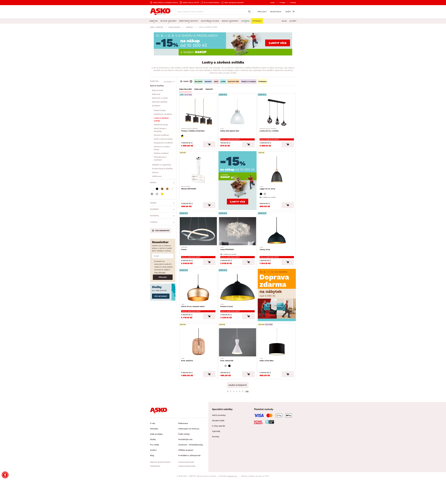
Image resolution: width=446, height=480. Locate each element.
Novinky (208, 81)
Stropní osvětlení (161, 135)
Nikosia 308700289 (188, 188)
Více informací (160, 272)
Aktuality (154, 429)
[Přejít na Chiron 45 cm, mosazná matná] (198, 288)
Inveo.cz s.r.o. (232, 476)
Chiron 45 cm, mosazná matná (192, 305)
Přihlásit (262, 12)
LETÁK (223, 81)
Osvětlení (156, 106)
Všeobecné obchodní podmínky (160, 462)
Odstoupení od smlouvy (188, 429)
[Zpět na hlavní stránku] (160, 11)
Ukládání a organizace (161, 165)
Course (184, 248)
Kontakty (293, 2)
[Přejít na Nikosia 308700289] (198, 170)
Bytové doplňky (157, 86)
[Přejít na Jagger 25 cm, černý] (277, 170)
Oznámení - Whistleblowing (190, 445)
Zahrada (245, 21)
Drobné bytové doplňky (162, 168)
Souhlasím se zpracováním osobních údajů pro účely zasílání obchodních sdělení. (163, 265)
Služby (293, 21)
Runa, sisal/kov (187, 360)
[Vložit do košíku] (209, 144)
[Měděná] (167, 188)
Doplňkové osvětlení (163, 114)
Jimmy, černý (265, 248)
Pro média (154, 445)
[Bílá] (152, 188)
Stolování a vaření (160, 98)
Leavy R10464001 (227, 248)
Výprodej (216, 431)
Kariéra (153, 450)
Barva (153, 182)
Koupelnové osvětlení (163, 143)
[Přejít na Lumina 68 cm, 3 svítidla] (277, 112)
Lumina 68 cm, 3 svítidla (269, 130)
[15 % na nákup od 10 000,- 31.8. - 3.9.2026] (223, 55)
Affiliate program (185, 450)
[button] (5, 475)
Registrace (275, 12)
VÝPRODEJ (262, 81)
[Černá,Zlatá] (182, 136)
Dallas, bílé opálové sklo (229, 130)
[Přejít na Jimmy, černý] (277, 231)
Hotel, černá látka (267, 360)
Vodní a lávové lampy (163, 139)
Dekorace (156, 94)
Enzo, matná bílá (226, 360)
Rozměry (154, 209)
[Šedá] (152, 194)
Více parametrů (162, 231)
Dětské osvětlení (161, 153)
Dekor (153, 203)
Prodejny (282, 2)
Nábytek (154, 81)
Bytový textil (157, 90)
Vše (246, 391)
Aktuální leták (218, 420)
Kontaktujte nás (185, 439)
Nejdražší (209, 89)
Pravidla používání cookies (186, 466)
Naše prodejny (156, 434)
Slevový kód (233, 81)
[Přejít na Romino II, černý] (237, 288)
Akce (216, 81)
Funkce (153, 222)
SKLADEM (198, 81)
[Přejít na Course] (198, 231)
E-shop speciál (218, 426)
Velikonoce (157, 176)
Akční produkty (219, 415)
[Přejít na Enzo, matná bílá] (237, 342)
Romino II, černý (226, 305)
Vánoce (155, 172)
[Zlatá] (162, 194)
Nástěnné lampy (161, 124)
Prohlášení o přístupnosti (189, 455)
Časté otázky (184, 434)
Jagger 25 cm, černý (267, 188)
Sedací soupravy (230, 21)
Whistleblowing (155, 466)
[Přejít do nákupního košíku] (290, 11)
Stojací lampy (160, 110)
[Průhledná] (172, 188)
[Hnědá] (162, 188)
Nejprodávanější (185, 89)
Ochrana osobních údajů (186, 462)
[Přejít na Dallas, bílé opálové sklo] (237, 112)
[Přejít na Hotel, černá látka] (277, 342)
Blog (284, 21)
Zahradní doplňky (159, 102)
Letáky (272, 2)
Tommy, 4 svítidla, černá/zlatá (192, 130)
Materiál (154, 216)
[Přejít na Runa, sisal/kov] (198, 342)
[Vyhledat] (250, 12)
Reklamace (183, 423)
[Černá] (157, 188)
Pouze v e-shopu (248, 81)
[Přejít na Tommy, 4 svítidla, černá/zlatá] (198, 112)
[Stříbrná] (157, 194)
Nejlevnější (198, 89)
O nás (152, 423)
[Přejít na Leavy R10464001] (237, 231)
